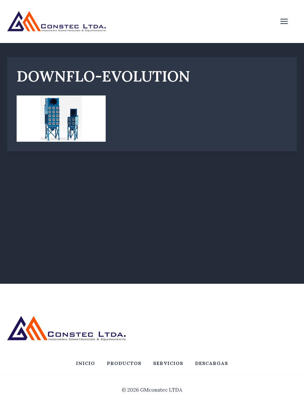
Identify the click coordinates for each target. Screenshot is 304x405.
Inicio (85, 363)
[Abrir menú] (287, 21)
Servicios (168, 363)
